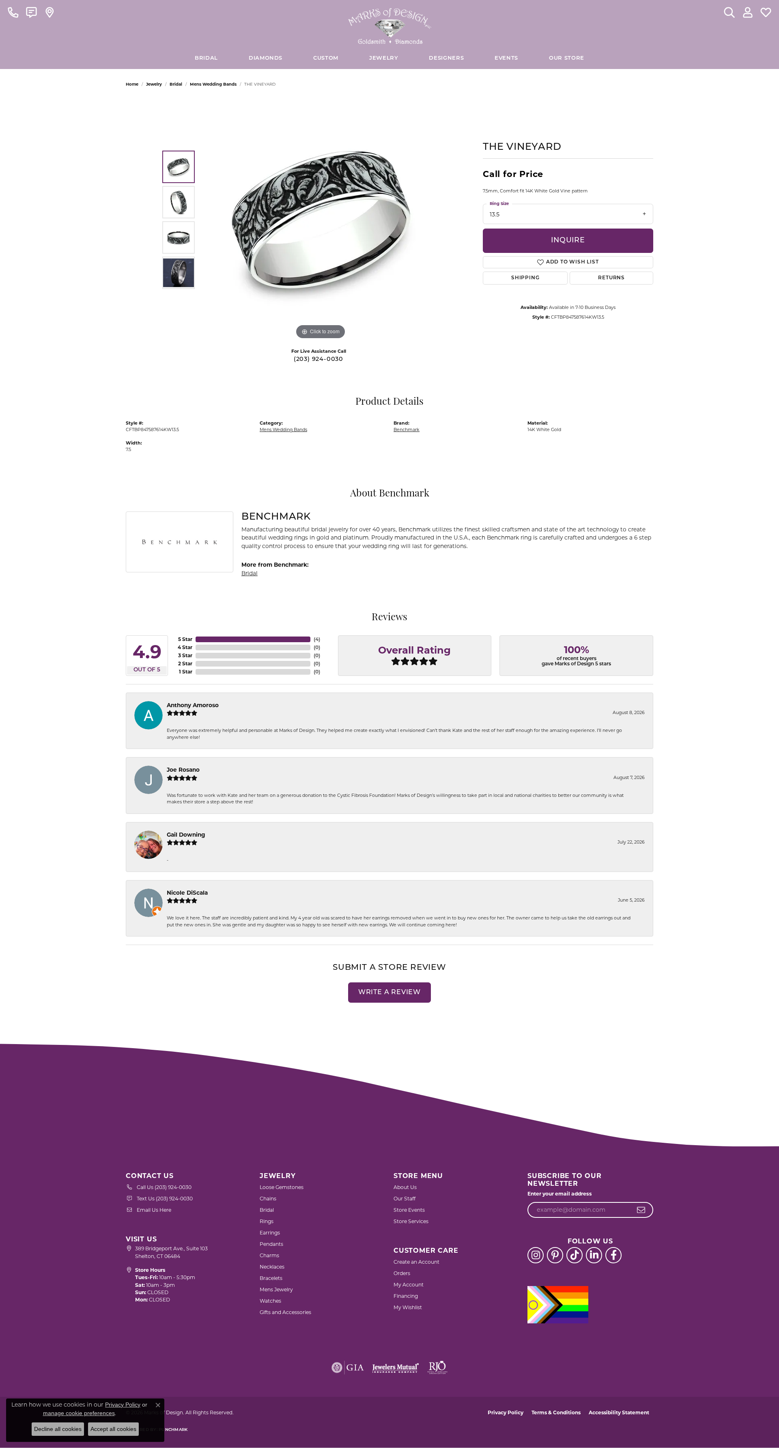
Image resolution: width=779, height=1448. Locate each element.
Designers (446, 58)
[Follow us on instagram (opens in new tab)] (535, 1255)
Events (506, 58)
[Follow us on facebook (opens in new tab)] (613, 1255)
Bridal (176, 84)
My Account (409, 1285)
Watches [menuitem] (270, 1301)
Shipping (525, 278)
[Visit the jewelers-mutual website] (395, 1367)
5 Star (185, 639)
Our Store (566, 58)
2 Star (185, 663)
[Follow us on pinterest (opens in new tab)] (555, 1255)
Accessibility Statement (619, 1412)
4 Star (185, 647)
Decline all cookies (58, 1429)
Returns (611, 278)
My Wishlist (408, 1307)
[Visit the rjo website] (437, 1367)
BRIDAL (206, 58)
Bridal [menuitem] (267, 1210)
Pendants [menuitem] (271, 1244)
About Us (405, 1187)
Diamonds (265, 58)
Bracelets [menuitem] (271, 1278)
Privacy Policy (505, 1412)
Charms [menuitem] (269, 1255)
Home (132, 84)
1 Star (185, 672)
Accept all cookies (113, 1429)
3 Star (185, 655)
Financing (406, 1296)
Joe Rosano (183, 769)
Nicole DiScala (187, 892)
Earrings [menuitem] (270, 1233)
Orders (402, 1273)
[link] (13, 12)
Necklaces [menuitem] (272, 1267)
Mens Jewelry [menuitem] (276, 1289)
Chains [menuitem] (268, 1199)
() (317, 639)
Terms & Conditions (556, 1412)
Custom (325, 58)
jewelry (154, 84)
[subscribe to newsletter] (641, 1210)
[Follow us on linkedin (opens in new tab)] (594, 1255)
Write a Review (389, 992)
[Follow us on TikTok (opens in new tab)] (574, 1255)
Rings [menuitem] (266, 1221)
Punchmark (173, 1430)
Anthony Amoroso (193, 705)
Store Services (411, 1221)
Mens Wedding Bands (213, 84)
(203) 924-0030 (318, 359)
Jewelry (383, 58)
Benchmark (407, 429)
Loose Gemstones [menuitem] (281, 1187)
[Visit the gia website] (347, 1367)
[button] (729, 12)
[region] (320, 219)
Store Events (409, 1210)
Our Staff (404, 1199)
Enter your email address (559, 1194)
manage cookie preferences (79, 1413)
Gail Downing (186, 834)
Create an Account (416, 1262)
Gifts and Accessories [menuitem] (285, 1312)
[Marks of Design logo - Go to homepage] (389, 24)
